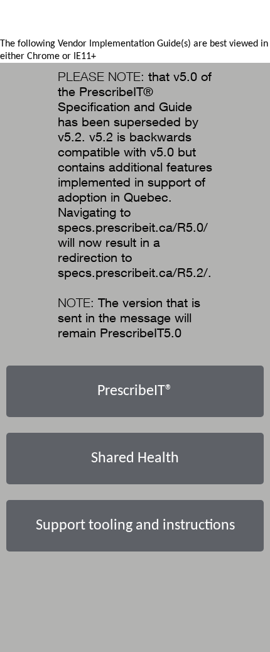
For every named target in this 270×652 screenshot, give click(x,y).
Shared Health (135, 458)
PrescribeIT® (135, 391)
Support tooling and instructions (135, 525)
